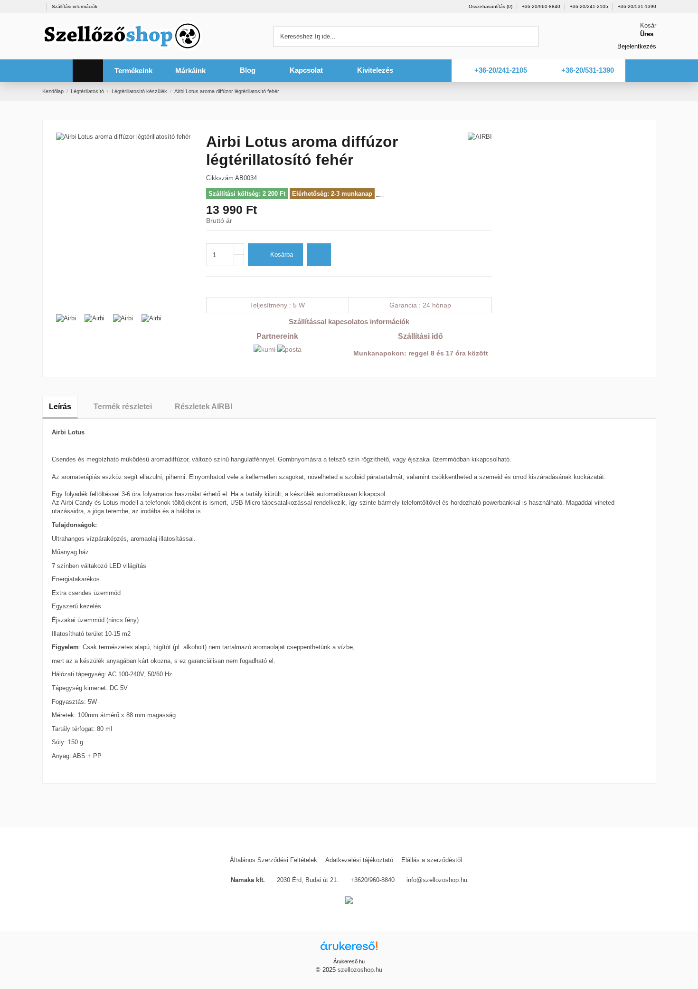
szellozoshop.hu (360, 969)
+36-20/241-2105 (590, 6)
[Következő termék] (652, 91)
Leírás (60, 407)
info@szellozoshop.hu (436, 879)
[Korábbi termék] (643, 91)
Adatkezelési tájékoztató (359, 860)
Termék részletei (123, 407)
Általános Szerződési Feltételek (273, 860)
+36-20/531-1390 (637, 6)
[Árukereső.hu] (349, 948)
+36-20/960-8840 (542, 6)
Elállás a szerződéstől (431, 860)
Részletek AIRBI (203, 407)
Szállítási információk (74, 6)
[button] (133, 70)
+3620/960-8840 (372, 879)
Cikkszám (220, 178)
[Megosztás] (210, 286)
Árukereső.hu (349, 961)
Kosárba (281, 254)
